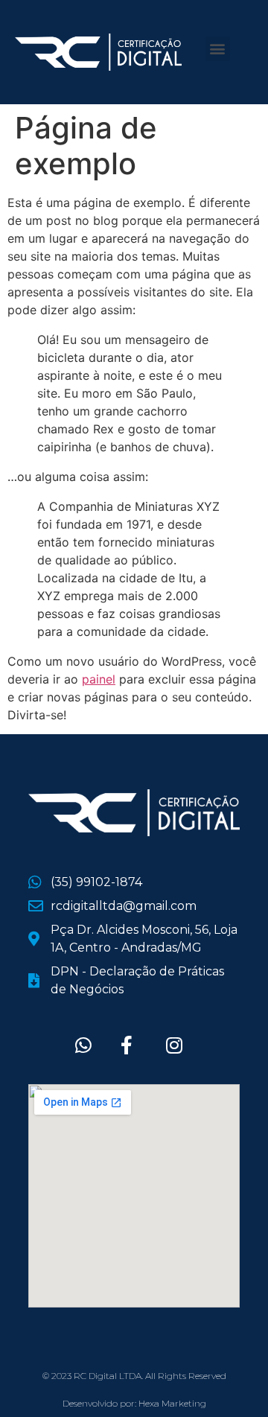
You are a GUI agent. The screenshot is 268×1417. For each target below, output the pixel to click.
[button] (217, 48)
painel (98, 679)
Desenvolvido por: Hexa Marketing (134, 1403)
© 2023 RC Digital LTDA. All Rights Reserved (134, 1375)
